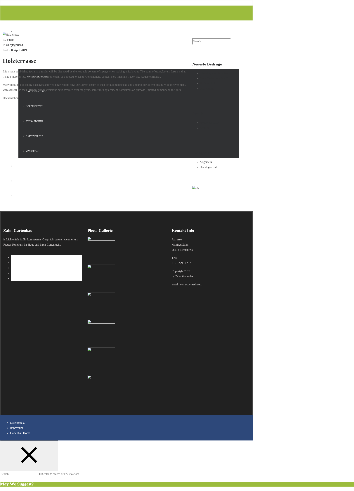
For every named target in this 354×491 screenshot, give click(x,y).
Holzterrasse (207, 88)
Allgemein (206, 162)
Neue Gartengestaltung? (214, 78)
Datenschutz (17, 422)
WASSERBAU (32, 151)
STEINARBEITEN (34, 121)
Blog (22, 181)
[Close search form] (29, 455)
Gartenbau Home (20, 433)
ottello (10, 39)
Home (22, 31)
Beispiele (25, 166)
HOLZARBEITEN (34, 106)
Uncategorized (14, 44)
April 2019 (206, 127)
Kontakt (25, 196)
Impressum (16, 427)
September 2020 (209, 122)
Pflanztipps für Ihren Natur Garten (220, 73)
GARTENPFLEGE (34, 136)
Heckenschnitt (208, 83)
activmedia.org (193, 284)
